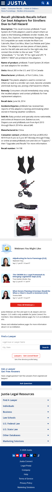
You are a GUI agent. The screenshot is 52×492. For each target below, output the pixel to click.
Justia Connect (26, 461)
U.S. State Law (10, 429)
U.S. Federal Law (11, 423)
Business (7, 411)
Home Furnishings (8, 11)
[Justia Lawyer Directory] (38, 455)
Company (26, 470)
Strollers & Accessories (25, 11)
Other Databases (11, 435)
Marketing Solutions (13, 441)
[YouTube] (17, 455)
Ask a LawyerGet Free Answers (10, 370)
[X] (34, 455)
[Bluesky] (31, 455)
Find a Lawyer (8, 336)
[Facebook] (20, 455)
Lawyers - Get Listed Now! (26, 355)
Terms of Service (26, 479)
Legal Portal (26, 466)
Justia (3, 9)
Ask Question (26, 383)
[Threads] (27, 455)
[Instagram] (24, 455)
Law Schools (9, 417)
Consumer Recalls (15, 9)
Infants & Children (31, 9)
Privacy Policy (26, 483)
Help (26, 474)
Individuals (8, 406)
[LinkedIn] (13, 455)
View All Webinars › (26, 305)
